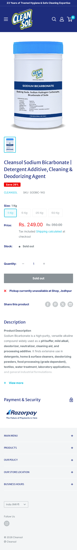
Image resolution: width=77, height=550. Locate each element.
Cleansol (10, 192)
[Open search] (54, 19)
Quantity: (10, 263)
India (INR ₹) (12, 504)
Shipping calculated (49, 231)
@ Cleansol (10, 541)
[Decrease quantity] (23, 264)
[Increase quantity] (44, 264)
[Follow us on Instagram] (6, 523)
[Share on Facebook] (48, 304)
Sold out (38, 278)
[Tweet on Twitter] (63, 304)
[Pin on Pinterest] (55, 304)
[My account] (62, 19)
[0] (69, 19)
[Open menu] (6, 19)
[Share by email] (70, 304)
